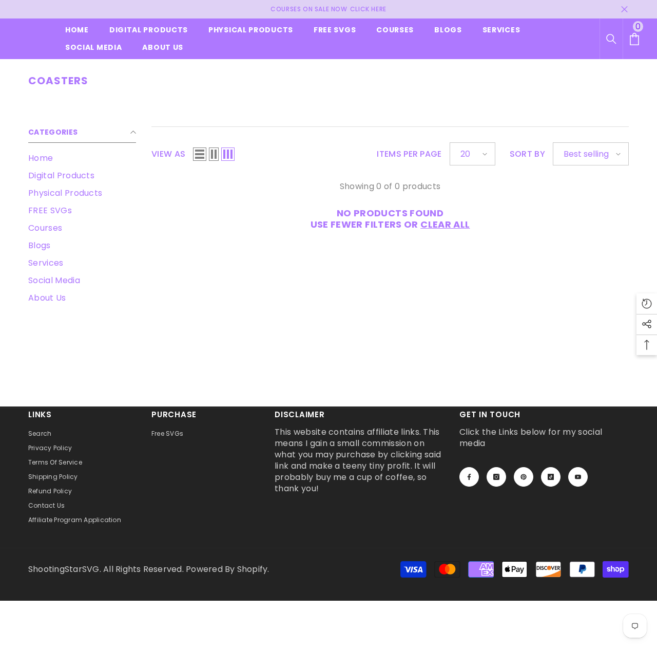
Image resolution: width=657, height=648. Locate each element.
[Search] (611, 39)
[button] (199, 154)
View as (168, 154)
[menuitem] (82, 158)
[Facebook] (469, 477)
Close (624, 9)
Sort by (527, 154)
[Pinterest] (523, 477)
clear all (445, 224)
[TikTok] (551, 477)
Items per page (409, 154)
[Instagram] (496, 477)
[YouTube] (578, 477)
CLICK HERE (368, 9)
